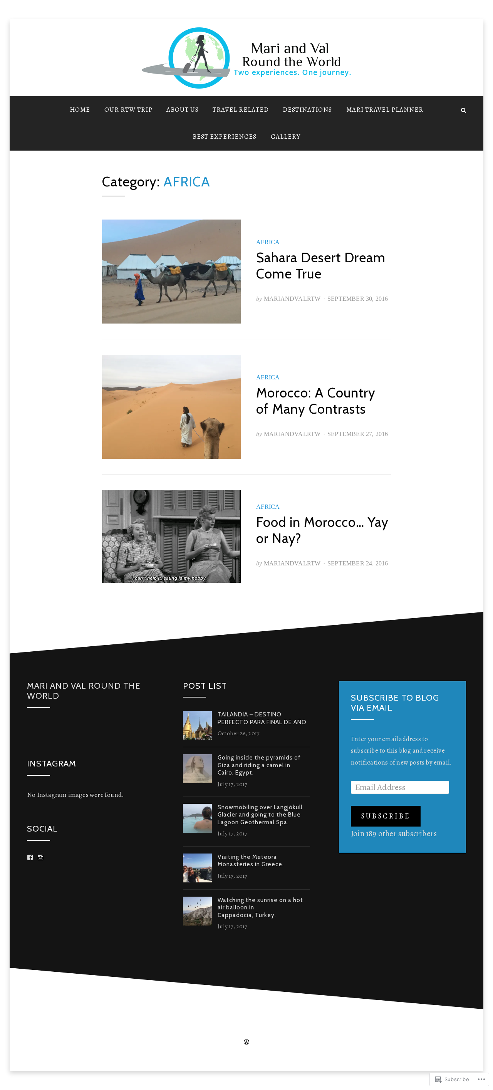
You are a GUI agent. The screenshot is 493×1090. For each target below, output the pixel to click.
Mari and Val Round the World (84, 691)
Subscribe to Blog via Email (395, 703)
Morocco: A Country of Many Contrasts (316, 400)
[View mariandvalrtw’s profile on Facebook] (30, 857)
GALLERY (285, 136)
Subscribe (386, 816)
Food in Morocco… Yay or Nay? (322, 530)
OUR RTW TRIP (128, 109)
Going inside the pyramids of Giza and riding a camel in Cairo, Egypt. (259, 765)
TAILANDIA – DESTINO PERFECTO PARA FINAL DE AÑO (262, 718)
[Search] (463, 109)
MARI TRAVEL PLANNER (384, 109)
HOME (80, 109)
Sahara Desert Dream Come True (321, 265)
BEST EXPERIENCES (225, 136)
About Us (182, 109)
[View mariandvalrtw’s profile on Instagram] (40, 857)
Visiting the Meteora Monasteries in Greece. (251, 861)
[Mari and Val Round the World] (29, 109)
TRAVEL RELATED (241, 109)
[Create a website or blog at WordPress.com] (246, 1042)
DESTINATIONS (307, 109)
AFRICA (268, 242)
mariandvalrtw (292, 298)
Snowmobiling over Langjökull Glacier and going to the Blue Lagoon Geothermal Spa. (260, 815)
